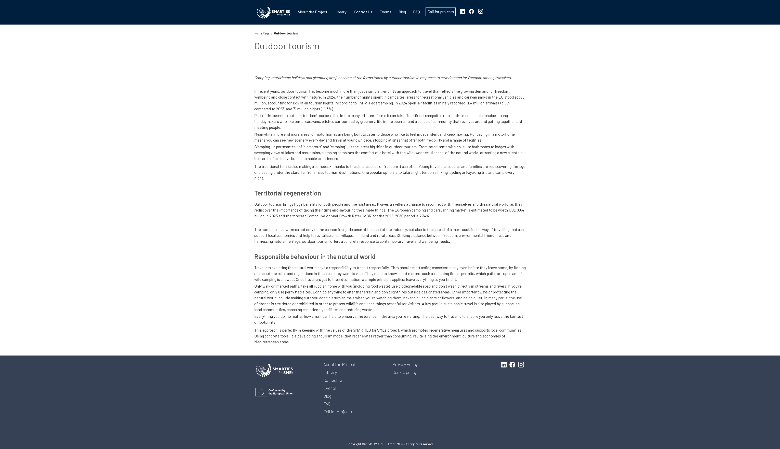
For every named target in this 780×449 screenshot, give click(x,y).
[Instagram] (482, 11)
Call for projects (441, 11)
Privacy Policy (405, 364)
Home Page (262, 33)
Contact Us (363, 12)
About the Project (312, 12)
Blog (402, 12)
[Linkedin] (464, 11)
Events (385, 12)
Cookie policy (404, 372)
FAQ (416, 12)
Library (341, 12)
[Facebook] (473, 11)
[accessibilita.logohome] (273, 13)
